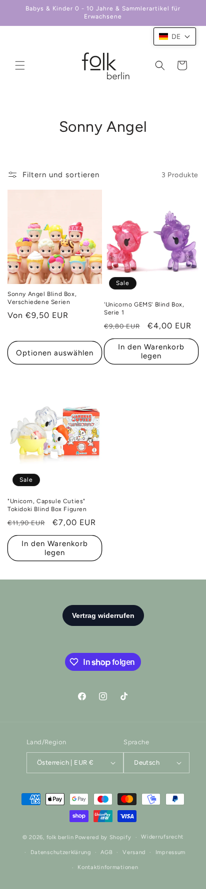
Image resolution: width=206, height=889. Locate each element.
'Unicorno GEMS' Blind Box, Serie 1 (144, 308)
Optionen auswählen (55, 352)
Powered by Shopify (103, 837)
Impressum (171, 852)
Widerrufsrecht (162, 837)
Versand (134, 852)
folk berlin (60, 837)
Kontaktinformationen (108, 867)
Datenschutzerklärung (60, 852)
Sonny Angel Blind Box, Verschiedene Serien (42, 298)
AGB (106, 852)
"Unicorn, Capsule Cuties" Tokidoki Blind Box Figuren (47, 505)
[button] (20, 65)
